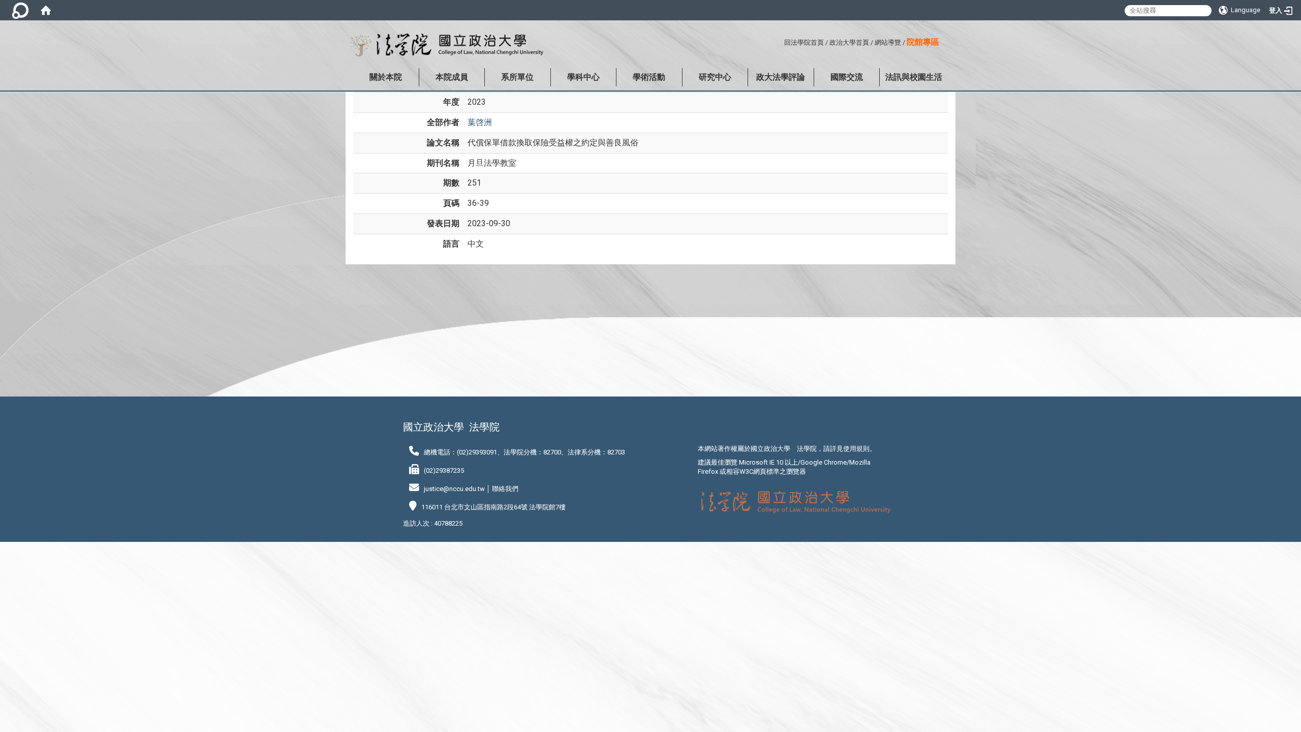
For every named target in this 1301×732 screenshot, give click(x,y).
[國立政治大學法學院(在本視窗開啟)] (444, 45)
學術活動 (649, 77)
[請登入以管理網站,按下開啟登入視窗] (20, 10)
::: (780, 41)
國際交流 (846, 77)
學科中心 (583, 77)
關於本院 (385, 77)
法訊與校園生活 (913, 77)
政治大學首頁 (849, 42)
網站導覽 (888, 42)
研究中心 (715, 77)
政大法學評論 (780, 77)
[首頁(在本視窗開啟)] (45, 10)
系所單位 (517, 77)
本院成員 (452, 77)
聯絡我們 (505, 489)
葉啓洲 (480, 122)
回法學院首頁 (804, 42)
